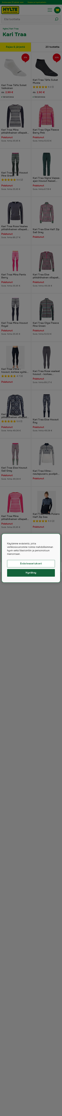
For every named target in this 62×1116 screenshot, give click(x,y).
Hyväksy (31, 572)
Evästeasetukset (31, 563)
